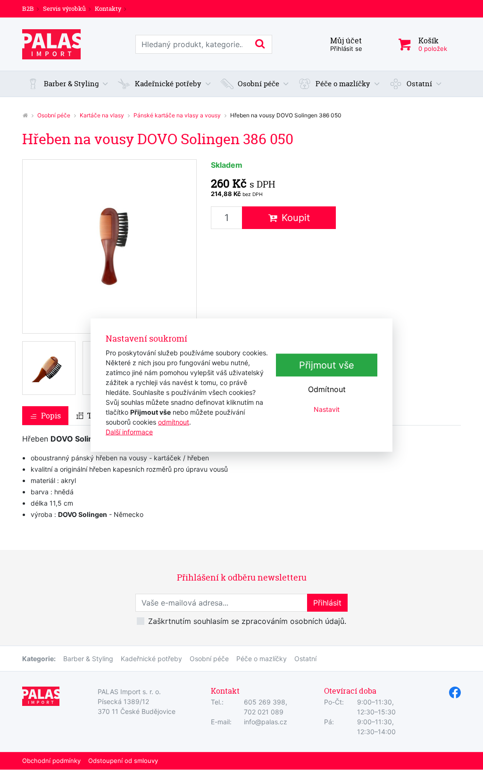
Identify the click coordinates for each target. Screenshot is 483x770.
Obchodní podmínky (51, 760)
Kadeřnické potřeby (151, 659)
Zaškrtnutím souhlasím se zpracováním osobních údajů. (247, 621)
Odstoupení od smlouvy (123, 760)
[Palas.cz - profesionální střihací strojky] (25, 115)
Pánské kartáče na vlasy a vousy (177, 115)
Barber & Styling (88, 659)
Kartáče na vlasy (102, 115)
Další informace (129, 431)
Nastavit (327, 409)
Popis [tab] (51, 415)
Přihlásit (327, 602)
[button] (67, 84)
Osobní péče (53, 115)
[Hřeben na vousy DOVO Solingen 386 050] (109, 246)
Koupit (296, 217)
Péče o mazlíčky (261, 659)
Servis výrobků (64, 8)
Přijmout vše (326, 365)
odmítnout (173, 422)
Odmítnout (327, 389)
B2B (28, 8)
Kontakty (108, 8)
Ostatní (305, 659)
